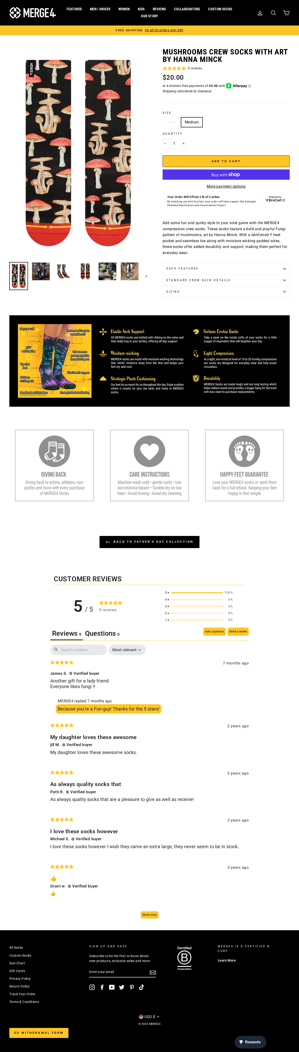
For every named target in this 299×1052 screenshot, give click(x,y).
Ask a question (214, 631)
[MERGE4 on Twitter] (122, 987)
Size (167, 113)
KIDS (141, 9)
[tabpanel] (149, 783)
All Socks (16, 947)
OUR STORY (149, 16)
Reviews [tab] (66, 633)
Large (171, 122)
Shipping (169, 91)
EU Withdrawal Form (39, 1032)
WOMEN (124, 9)
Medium (192, 122)
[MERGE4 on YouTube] (112, 987)
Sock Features (182, 268)
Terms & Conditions (24, 1002)
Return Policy (19, 986)
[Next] (144, 276)
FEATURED (74, 9)
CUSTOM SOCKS (220, 9)
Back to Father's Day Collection (153, 541)
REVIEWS (159, 9)
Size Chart (17, 963)
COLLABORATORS (187, 9)
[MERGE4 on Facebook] (102, 987)
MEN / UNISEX (100, 9)
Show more (149, 914)
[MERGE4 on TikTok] (141, 987)
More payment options (226, 186)
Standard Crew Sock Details (198, 280)
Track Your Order (22, 994)
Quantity (173, 133)
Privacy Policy (20, 978)
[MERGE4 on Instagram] (92, 987)
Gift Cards (17, 971)
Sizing (173, 291)
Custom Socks (20, 955)
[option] (149, 30)
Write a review (238, 631)
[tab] (102, 634)
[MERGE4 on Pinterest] (132, 987)
